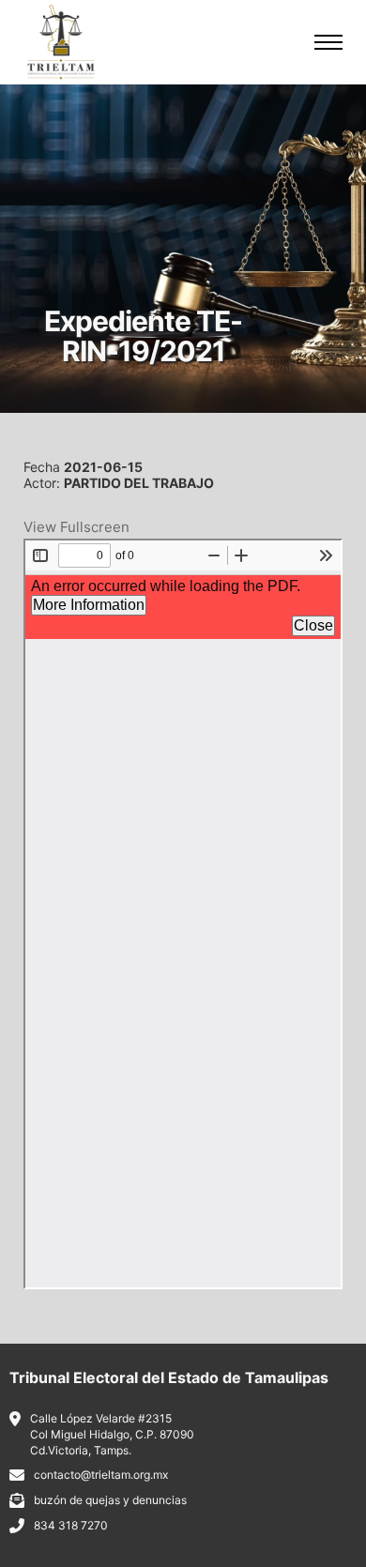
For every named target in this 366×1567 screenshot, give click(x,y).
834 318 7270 (71, 1525)
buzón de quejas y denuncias (110, 1500)
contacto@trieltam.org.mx (101, 1475)
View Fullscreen (76, 527)
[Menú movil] (328, 42)
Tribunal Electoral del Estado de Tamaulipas (168, 1377)
